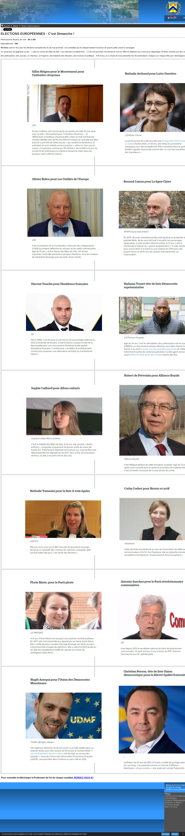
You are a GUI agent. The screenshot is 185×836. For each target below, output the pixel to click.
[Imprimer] (2, 30)
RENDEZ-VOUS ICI (83, 777)
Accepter (165, 834)
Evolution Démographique (175, 800)
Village (167, 794)
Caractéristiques (171, 798)
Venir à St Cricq (171, 807)
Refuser (175, 834)
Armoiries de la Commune (175, 796)
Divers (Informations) (31, 26)
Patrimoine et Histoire (173, 802)
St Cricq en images (172, 805)
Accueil (173, 18)
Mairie (15, 26)
